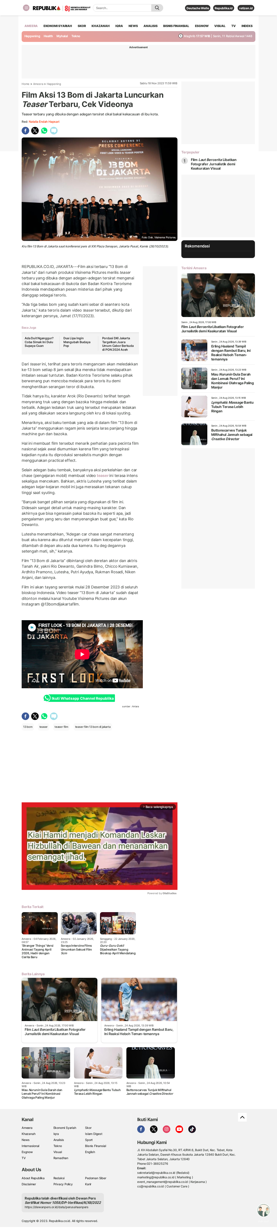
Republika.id (223, 8)
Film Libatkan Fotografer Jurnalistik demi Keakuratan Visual (214, 164)
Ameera (38, 84)
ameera (31, 26)
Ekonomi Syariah (57, 26)
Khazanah (28, 1134)
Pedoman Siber (95, 1178)
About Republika (33, 1178)
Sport (89, 1140)
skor (82, 26)
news (133, 26)
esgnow (202, 26)
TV (233, 26)
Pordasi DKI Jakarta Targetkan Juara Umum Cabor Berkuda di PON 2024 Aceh (118, 343)
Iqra (56, 1134)
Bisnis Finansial (176, 26)
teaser (102, 475)
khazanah (101, 26)
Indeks (247, 26)
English (90, 1152)
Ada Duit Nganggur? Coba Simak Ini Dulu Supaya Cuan (39, 341)
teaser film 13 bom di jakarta (93, 726)
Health (48, 36)
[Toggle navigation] (26, 7)
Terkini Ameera (193, 268)
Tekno (75, 36)
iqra (119, 26)
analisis (150, 26)
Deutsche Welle (198, 8)
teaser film (61, 726)
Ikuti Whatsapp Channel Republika (83, 698)
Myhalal (62, 36)
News (26, 1140)
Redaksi (59, 1178)
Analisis (58, 1140)
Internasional (30, 1146)
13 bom (27, 726)
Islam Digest (93, 1134)
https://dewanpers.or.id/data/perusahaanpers (57, 1207)
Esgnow (27, 1152)
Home (25, 84)
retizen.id (246, 8)
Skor (88, 1128)
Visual (57, 1152)
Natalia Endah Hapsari (44, 121)
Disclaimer (29, 1184)
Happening (32, 36)
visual (219, 26)
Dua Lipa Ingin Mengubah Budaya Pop (76, 341)
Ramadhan (60, 1158)
